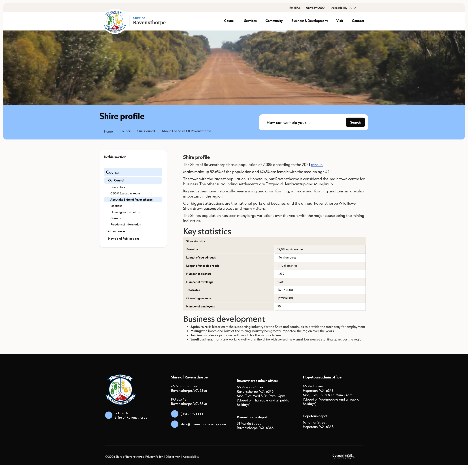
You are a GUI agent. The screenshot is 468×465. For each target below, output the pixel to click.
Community (274, 20)
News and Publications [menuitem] (123, 238)
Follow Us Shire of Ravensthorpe (131, 415)
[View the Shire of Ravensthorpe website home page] (135, 21)
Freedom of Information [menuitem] (125, 224)
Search (355, 122)
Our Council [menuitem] (116, 180)
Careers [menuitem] (115, 218)
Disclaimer (173, 456)
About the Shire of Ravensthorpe (187, 131)
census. (317, 164)
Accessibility (191, 456)
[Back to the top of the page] (423, 456)
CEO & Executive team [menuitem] (125, 193)
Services (250, 20)
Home (108, 131)
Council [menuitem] (113, 172)
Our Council (146, 131)
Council (229, 20)
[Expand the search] (363, 125)
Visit (339, 20)
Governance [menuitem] (116, 231)
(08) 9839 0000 (192, 414)
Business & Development (309, 20)
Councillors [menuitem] (117, 187)
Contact (358, 20)
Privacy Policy (154, 456)
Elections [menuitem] (116, 206)
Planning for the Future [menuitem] (125, 212)
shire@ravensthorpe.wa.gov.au (203, 424)
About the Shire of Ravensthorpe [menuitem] (131, 199)
